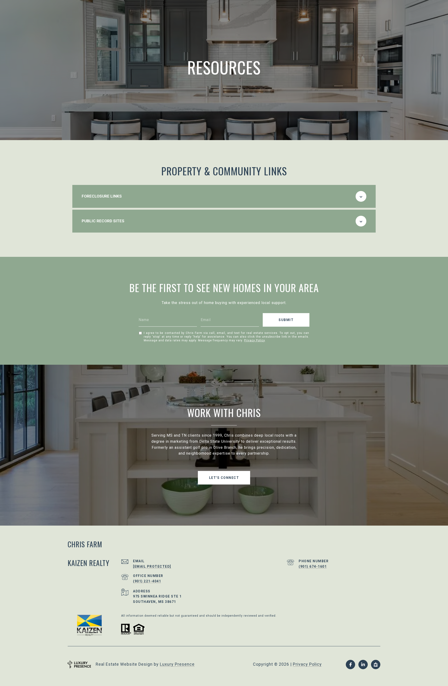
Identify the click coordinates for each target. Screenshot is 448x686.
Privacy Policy (254, 340)
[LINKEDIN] (363, 664)
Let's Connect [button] (224, 478)
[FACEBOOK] (350, 664)
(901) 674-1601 (313, 566)
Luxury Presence (177, 664)
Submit (286, 320)
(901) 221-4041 (147, 581)
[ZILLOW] (375, 664)
